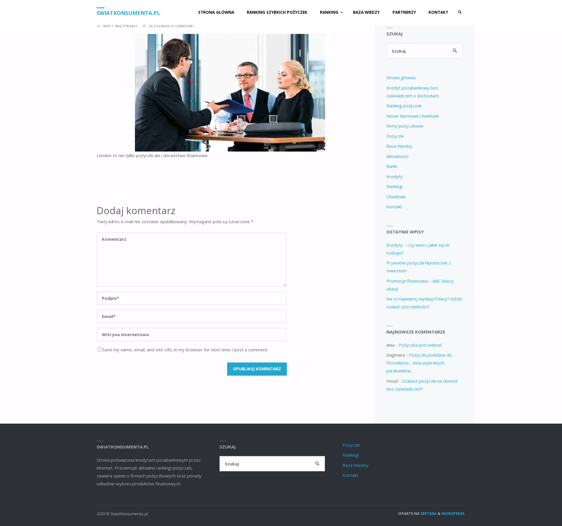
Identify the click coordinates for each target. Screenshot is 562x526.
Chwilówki (396, 197)
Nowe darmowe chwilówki (412, 116)
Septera (428, 513)
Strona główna (400, 77)
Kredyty (394, 176)
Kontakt (394, 206)
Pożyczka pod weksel (420, 345)
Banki (391, 166)
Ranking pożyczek (404, 106)
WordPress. (453, 513)
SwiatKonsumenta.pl (128, 12)
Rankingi (394, 186)
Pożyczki (395, 136)
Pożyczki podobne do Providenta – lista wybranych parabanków (419, 363)
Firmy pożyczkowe (405, 126)
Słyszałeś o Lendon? (171, 25)
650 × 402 (113, 25)
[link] (460, 12)
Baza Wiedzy (399, 146)
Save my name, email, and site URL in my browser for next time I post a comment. (185, 350)
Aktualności (397, 156)
